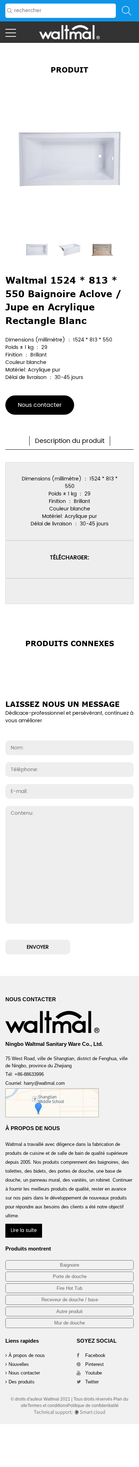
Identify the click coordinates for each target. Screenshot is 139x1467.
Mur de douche (69, 1323)
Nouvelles (18, 1364)
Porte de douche (70, 1276)
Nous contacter (40, 405)
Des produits (21, 1381)
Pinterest (94, 1364)
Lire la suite (24, 1230)
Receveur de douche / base (69, 1299)
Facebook (94, 1355)
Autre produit (69, 1311)
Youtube (93, 1373)
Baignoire (69, 1265)
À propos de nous (26, 1355)
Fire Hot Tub (69, 1288)
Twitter (91, 1381)
